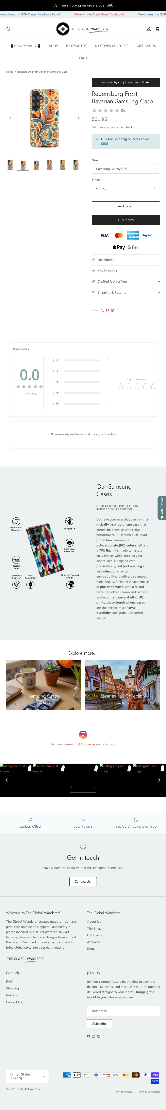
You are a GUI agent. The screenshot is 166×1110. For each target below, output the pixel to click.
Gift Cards (94, 935)
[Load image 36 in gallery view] (44, 116)
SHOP (53, 46)
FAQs (83, 58)
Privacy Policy (124, 1092)
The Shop (94, 928)
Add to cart (126, 206)
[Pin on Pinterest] (112, 310)
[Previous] (6, 780)
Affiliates (93, 942)
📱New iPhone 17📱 (25, 46)
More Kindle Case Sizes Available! (83, 14)
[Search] (8, 29)
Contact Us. (83, 881)
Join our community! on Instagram (83, 744)
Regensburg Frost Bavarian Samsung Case (42, 72)
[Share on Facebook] (107, 310)
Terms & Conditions (148, 1092)
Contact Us (14, 1002)
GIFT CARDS (146, 46)
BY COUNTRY (76, 46)
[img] (105, 110)
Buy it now (126, 220)
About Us (94, 921)
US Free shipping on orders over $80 (83, 5)
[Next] (159, 780)
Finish (96, 180)
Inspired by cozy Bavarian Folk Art (126, 82)
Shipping (98, 127)
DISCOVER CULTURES (112, 46)
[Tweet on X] (102, 310)
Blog (90, 949)
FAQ (9, 981)
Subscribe (99, 1023)
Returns (12, 995)
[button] (80, 360)
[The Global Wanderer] (83, 29)
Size (95, 160)
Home (9, 72)
